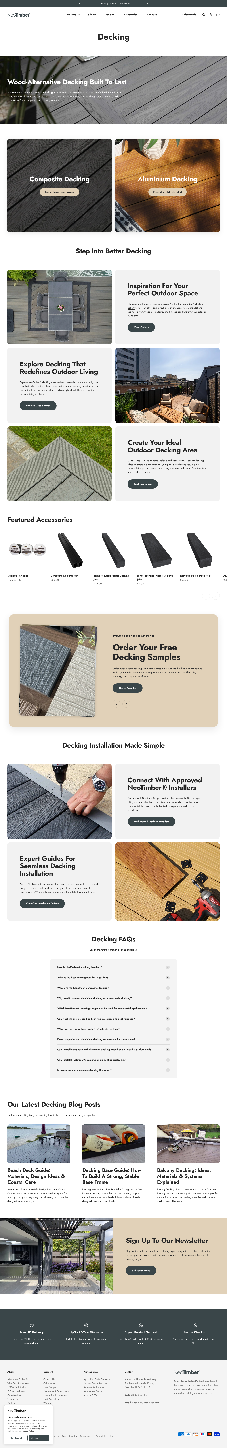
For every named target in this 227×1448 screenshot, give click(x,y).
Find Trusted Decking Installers (151, 821)
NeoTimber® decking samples (135, 668)
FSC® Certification (17, 1387)
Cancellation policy (104, 1436)
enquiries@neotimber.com (145, 1402)
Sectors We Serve (92, 1391)
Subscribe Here (141, 1270)
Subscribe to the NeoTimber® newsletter (194, 1381)
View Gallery (141, 327)
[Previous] (79, 3)
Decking (72, 15)
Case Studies (14, 1395)
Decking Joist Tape (17, 576)
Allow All (34, 1438)
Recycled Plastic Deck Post (195, 576)
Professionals (188, 15)
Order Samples (127, 688)
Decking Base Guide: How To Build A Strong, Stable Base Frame (111, 1176)
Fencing (109, 15)
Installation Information (55, 1395)
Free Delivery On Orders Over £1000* (113, 3)
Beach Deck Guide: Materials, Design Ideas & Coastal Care (36, 1176)
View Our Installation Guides (42, 903)
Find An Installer (51, 1399)
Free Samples (50, 1387)
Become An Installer (93, 1387)
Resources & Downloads (56, 1391)
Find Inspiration (143, 484)
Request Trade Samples (95, 1383)
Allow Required (16, 1438)
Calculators (49, 1383)
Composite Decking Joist (64, 576)
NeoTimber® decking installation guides (48, 884)
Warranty (48, 1403)
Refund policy (86, 1436)
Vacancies (12, 1399)
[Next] (147, 3)
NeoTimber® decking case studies (46, 382)
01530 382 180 (145, 1339)
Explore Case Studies (38, 405)
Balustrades (130, 15)
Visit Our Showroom (18, 1383)
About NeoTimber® (17, 1379)
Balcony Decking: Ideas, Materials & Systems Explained (184, 1176)
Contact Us (49, 1379)
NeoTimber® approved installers (158, 798)
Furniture (151, 15)
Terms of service (69, 1436)
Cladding (91, 15)
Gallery (11, 1403)
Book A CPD (90, 1395)
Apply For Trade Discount (96, 1379)
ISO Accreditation (16, 1391)
